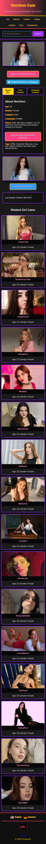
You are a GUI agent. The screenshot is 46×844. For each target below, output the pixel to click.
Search (38, 34)
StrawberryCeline (23, 279)
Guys (21, 25)
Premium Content (35, 91)
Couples (37, 19)
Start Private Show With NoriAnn (23, 136)
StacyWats (23, 803)
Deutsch (32, 817)
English (18, 817)
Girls (7, 19)
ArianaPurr (23, 728)
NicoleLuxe (23, 578)
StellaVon (23, 466)
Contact (23, 835)
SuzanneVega (23, 765)
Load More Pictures (23, 186)
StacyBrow (23, 354)
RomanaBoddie (23, 616)
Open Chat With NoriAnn (23, 74)
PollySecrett (23, 317)
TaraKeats (23, 690)
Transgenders (32, 25)
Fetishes (27, 19)
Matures (16, 19)
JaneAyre (23, 541)
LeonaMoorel (23, 653)
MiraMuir (23, 391)
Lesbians (11, 25)
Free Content (20, 91)
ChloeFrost (23, 242)
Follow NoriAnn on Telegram (24, 82)
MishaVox (23, 504)
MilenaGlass (23, 429)
